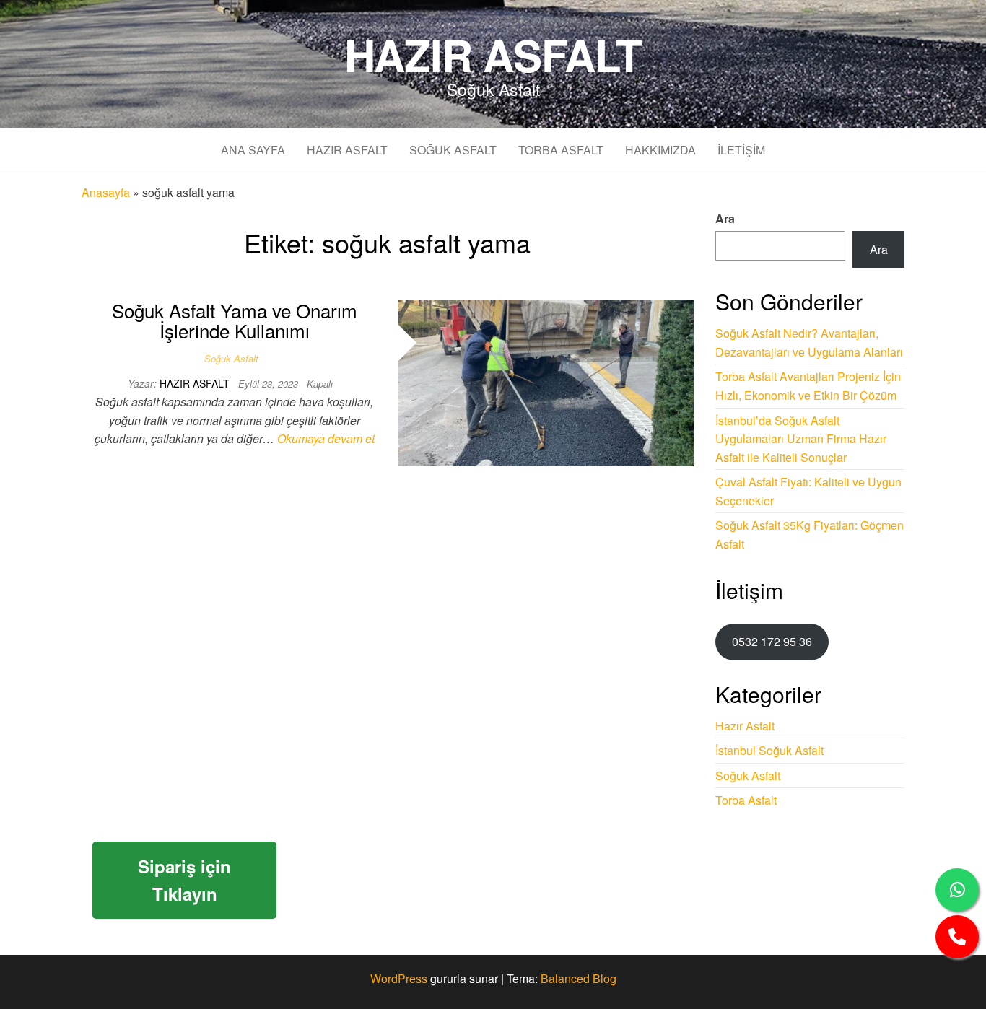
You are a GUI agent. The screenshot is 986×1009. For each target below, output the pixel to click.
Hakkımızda (660, 149)
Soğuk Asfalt (453, 149)
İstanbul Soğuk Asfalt (769, 750)
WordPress (398, 978)
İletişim (741, 149)
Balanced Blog (578, 978)
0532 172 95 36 (772, 641)
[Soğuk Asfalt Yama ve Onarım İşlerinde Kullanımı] (546, 381)
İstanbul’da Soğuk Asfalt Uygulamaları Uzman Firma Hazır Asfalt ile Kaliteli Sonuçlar (800, 439)
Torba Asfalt (560, 149)
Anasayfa (106, 192)
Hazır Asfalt (493, 54)
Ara (725, 218)
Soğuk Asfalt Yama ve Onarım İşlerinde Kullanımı (234, 320)
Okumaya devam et (326, 438)
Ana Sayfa (253, 149)
